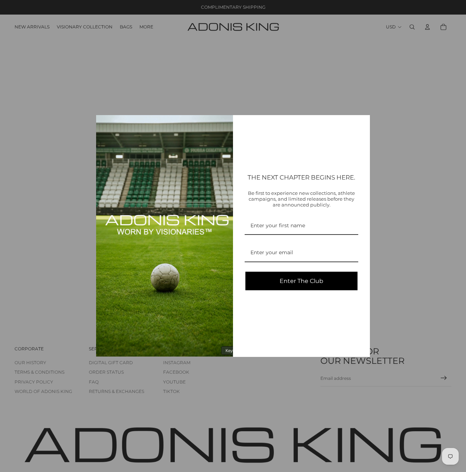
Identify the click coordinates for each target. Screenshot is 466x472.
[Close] (361, 124)
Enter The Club (301, 281)
